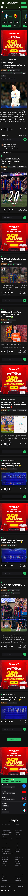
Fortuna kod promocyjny (7, 843)
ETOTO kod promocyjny (7, 832)
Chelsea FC (17, 861)
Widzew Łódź (4, 874)
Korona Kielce (4, 880)
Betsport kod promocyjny (7, 836)
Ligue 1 (16, 845)
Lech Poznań (4, 863)
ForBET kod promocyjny (6, 851)
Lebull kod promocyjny (6, 834)
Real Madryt (17, 869)
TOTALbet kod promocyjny (7, 853)
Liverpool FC (17, 863)
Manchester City (18, 865)
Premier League (18, 838)
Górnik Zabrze (4, 865)
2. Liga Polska (17, 836)
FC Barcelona (17, 871)
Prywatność (17, 826)
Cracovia (3, 869)
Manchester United (19, 867)
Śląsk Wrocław (5, 867)
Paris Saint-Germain (19, 876)
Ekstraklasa (17, 832)
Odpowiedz (15, 148)
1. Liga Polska (17, 834)
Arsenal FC (17, 859)
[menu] (2, 7)
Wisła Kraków (4, 861)
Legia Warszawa (5, 859)
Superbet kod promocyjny (7, 838)
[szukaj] (19, 7)
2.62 (17, 22)
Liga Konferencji (18, 851)
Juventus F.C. (17, 878)
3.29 (11, 22)
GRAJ (6, 25)
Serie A (16, 843)
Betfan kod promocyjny (6, 845)
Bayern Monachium (19, 872)
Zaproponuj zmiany (6, 824)
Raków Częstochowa (6, 876)
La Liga (16, 840)
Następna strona (13, 739)
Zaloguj (24, 7)
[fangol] (14, 820)
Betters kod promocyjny (6, 847)
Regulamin (4, 826)
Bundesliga (17, 841)
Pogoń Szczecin (5, 872)
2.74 (5, 22)
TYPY (15, 26)
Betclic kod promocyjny (6, 849)
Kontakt (17, 824)
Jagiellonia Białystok (6, 871)
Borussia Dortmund (19, 874)
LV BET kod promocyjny (6, 841)
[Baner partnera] (14, 43)
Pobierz (24, 3)
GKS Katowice (4, 878)
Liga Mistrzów (17, 847)
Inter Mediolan (18, 880)
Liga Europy (17, 849)
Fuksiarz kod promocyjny (7, 840)
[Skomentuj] (24, 217)
